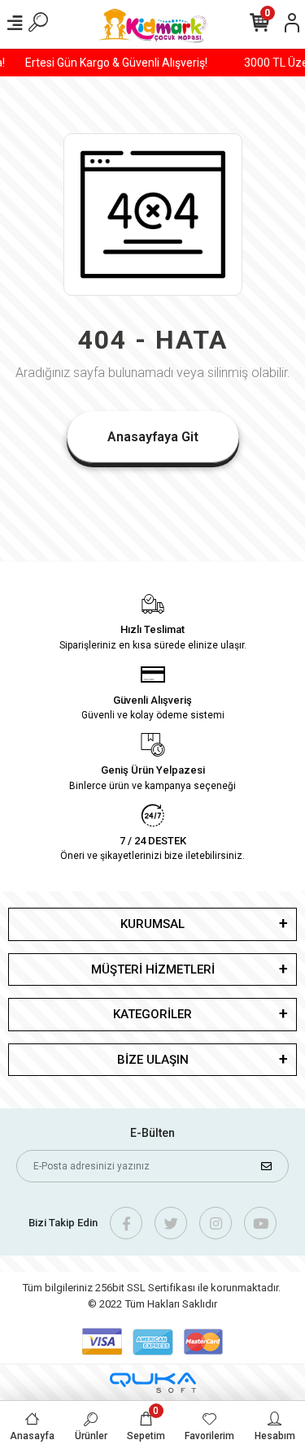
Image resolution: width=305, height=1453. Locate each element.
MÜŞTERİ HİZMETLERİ (153, 969)
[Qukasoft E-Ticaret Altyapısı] (153, 1383)
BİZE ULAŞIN (153, 1059)
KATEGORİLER (152, 1014)
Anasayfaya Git (152, 437)
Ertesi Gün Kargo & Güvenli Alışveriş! (119, 62)
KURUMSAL (152, 924)
